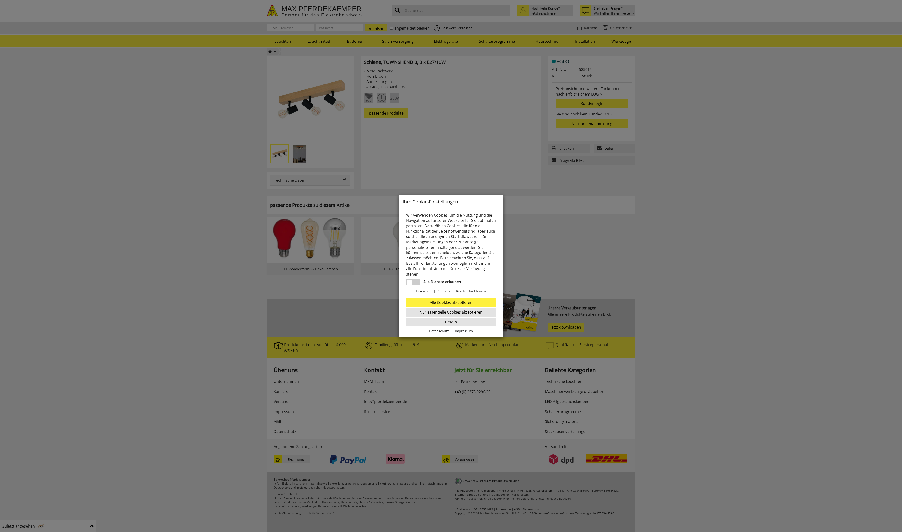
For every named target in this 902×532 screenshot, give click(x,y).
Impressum (464, 331)
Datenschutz (439, 331)
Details (451, 322)
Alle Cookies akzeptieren (451, 302)
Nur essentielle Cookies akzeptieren (451, 312)
